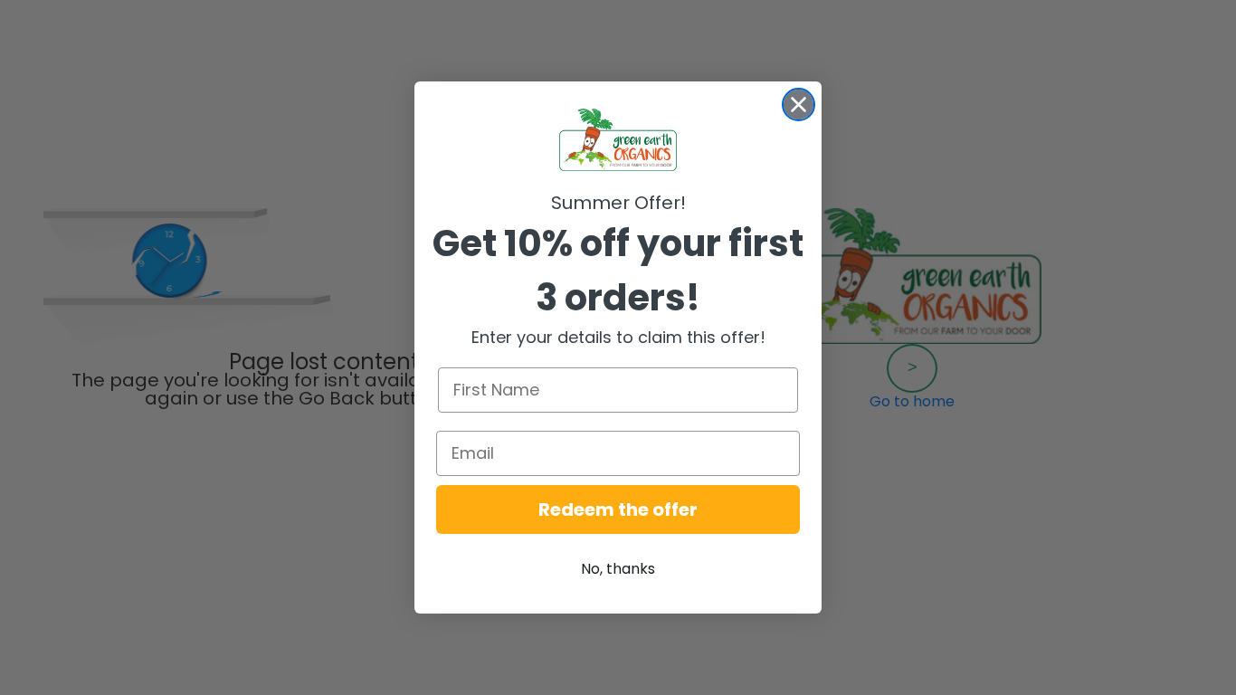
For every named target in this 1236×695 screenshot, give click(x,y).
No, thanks (618, 568)
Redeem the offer (618, 509)
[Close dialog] (798, 104)
